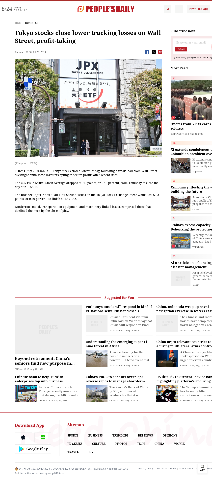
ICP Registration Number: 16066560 (108, 468)
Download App (198, 8)
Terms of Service (166, 468)
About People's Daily (190, 468)
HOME (19, 22)
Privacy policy (145, 468)
